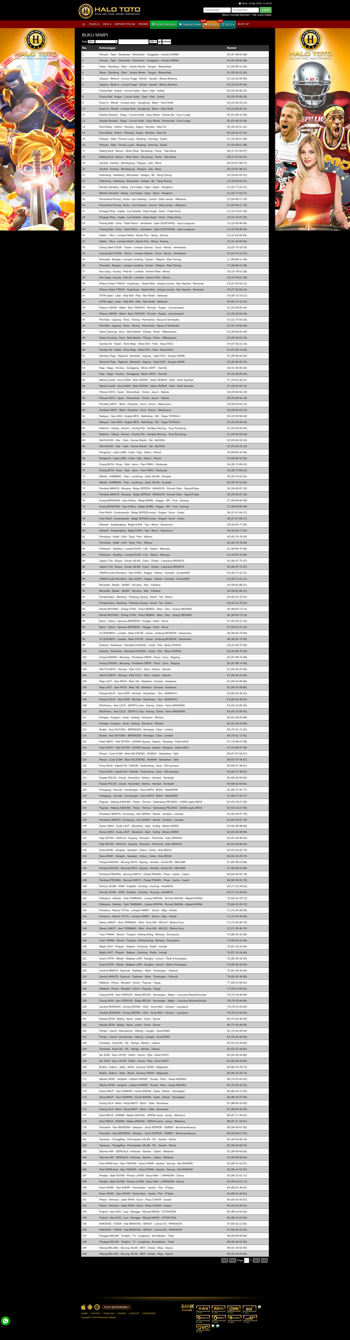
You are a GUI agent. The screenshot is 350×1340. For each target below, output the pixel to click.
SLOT (229, 24)
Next (256, 1260)
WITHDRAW (149, 1313)
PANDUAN (109, 1313)
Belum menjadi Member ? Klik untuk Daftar (247, 14)
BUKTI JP (243, 24)
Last (264, 1260)
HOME (84, 1313)
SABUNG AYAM (192, 23)
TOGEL (93, 24)
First (225, 1260)
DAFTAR (95, 1313)
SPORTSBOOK (164, 24)
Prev (232, 1260)
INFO (106, 24)
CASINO (213, 23)
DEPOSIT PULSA (125, 24)
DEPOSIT (134, 1313)
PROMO (143, 24)
